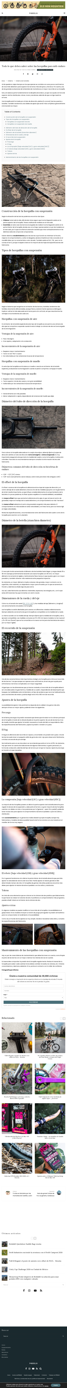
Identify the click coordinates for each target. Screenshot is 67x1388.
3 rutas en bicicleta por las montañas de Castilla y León (22, 1194)
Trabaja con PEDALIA (54, 1375)
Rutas (3, 1350)
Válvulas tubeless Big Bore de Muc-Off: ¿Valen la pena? (17, 1137)
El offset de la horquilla (13, 130)
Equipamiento (6, 1347)
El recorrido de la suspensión (15, 137)
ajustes (46, 1386)
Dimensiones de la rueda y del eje (17, 135)
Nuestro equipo (28, 1375)
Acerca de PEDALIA (17, 1375)
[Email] (37, 74)
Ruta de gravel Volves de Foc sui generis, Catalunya (45, 1194)
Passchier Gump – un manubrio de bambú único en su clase (50, 1137)
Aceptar (56, 1385)
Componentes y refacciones (45, 70)
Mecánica (5, 1352)
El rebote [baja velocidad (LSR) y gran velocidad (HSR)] (26, 149)
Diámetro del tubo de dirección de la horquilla (21, 128)
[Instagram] (29, 1369)
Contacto (44, 1375)
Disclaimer (50, 1378)
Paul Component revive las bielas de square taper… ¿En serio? (50, 1097)
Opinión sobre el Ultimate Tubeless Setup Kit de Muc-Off (50, 1177)
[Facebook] (26, 1369)
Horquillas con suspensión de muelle (19, 124)
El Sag (9, 144)
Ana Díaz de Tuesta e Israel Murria (25, 70)
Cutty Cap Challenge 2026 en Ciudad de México (28, 1269)
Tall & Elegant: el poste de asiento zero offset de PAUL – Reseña (17, 1056)
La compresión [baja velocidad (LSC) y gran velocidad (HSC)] (28, 146)
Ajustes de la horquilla (13, 139)
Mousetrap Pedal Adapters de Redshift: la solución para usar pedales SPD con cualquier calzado (34, 1278)
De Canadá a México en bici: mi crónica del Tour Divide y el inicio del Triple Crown (50, 1057)
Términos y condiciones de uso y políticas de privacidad (29, 1378)
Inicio (3, 1345)
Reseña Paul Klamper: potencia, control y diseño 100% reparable (17, 1097)
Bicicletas (5, 1357)
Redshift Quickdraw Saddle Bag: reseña (25, 1244)
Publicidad (37, 1375)
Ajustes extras (12, 154)
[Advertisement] (33, 1217)
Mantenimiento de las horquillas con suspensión (22, 157)
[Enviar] (32, 74)
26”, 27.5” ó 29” (28, 603)
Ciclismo (4, 1355)
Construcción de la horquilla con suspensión (21, 117)
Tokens (9, 151)
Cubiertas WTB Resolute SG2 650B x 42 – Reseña (17, 1177)
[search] (63, 1285)
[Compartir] (23, 74)
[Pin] (27, 74)
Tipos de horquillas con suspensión (17, 119)
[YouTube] (33, 1369)
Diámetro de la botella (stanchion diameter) (21, 132)
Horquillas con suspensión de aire (18, 122)
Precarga (10, 142)
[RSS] (37, 1369)
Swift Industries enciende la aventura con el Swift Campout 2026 (35, 1252)
